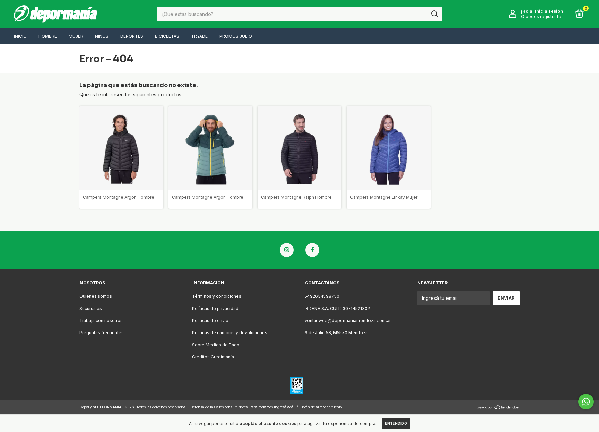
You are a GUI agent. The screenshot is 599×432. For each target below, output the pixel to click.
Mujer (76, 36)
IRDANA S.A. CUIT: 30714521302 (337, 308)
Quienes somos (95, 296)
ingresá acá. (284, 407)
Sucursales (90, 308)
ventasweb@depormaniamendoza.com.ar (348, 320)
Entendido (396, 423)
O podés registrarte (541, 16)
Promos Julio (235, 36)
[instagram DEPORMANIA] (287, 250)
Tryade (199, 36)
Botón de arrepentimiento (321, 407)
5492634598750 (322, 296)
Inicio (20, 36)
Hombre (47, 36)
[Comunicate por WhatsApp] (586, 401)
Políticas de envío (210, 320)
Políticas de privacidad (215, 308)
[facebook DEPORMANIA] (312, 250)
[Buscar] (434, 14)
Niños (101, 36)
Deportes (131, 36)
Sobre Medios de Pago (216, 344)
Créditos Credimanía (213, 357)
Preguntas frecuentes (101, 332)
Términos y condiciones (216, 296)
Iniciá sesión (549, 11)
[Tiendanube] (498, 408)
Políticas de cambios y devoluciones (229, 332)
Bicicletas (167, 36)
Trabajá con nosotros (101, 320)
